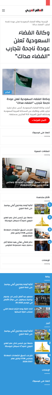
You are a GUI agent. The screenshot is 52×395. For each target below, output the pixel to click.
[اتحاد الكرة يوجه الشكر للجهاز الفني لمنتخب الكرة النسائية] (42, 312)
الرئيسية (45, 21)
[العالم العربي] (34, 10)
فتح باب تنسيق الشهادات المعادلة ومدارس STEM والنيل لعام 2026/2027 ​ (27, 183)
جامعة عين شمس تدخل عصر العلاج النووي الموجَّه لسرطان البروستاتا (18, 219)
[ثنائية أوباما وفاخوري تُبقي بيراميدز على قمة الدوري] (42, 209)
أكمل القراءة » (39, 120)
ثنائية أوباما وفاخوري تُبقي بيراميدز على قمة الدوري (18, 207)
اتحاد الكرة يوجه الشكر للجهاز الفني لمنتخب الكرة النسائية (18, 310)
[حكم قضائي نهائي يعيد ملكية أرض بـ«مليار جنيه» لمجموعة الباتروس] (42, 246)
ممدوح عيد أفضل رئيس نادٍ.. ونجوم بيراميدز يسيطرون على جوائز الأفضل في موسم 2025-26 (18, 299)
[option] (26, 173)
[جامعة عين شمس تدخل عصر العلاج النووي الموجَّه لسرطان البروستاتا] (42, 221)
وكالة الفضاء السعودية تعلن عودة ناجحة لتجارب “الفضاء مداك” (28, 100)
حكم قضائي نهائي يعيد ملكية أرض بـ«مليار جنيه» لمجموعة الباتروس (18, 243)
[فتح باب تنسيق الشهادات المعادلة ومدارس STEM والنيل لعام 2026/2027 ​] (42, 233)
